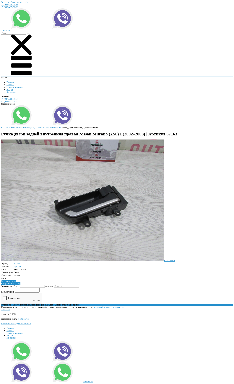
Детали (17, 266)
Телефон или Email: (10, 286)
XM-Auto (5, 309)
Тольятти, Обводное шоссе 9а (14, 2)
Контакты (11, 92)
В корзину (10, 283)
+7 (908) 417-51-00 (9, 7)
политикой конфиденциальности (109, 307)
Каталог (10, 84)
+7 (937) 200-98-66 (9, 5)
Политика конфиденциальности (16, 323)
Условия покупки (14, 87)
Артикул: (49, 286)
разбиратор (23, 319)
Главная (10, 82)
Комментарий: (7, 292)
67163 (17, 263)
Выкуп (9, 89)
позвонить (88, 381)
